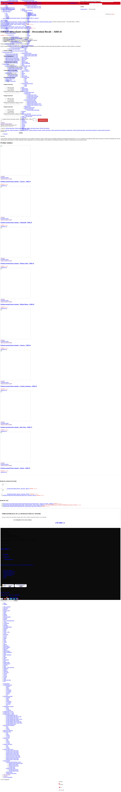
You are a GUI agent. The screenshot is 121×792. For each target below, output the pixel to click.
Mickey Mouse (25, 58)
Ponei (23, 87)
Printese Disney (25, 89)
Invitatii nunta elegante (32, 97)
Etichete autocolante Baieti (14, 48)
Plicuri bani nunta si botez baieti (12, 60)
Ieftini (28, 30)
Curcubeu (29, 27)
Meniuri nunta (27, 106)
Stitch (23, 118)
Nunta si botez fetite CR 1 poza (34, 6)
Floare (28, 29)
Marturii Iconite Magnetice (27, 45)
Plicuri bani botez (25, 77)
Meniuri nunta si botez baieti (11, 62)
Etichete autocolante (9, 43)
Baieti (25, 48)
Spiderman (24, 117)
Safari (23, 112)
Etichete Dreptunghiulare (16, 38)
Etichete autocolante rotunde (17, 47)
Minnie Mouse (25, 62)
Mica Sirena (24, 57)
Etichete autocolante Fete (13, 45)
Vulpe (23, 127)
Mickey (29, 21)
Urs (28, 24)
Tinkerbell (24, 121)
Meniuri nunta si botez (26, 53)
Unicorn (23, 125)
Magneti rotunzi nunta (32, 102)
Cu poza (7, 17)
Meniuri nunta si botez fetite (11, 61)
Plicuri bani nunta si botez (27, 83)
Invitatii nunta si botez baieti (11, 55)
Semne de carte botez (26, 113)
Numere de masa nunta (29, 107)
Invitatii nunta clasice (31, 94)
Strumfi (23, 120)
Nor (28, 22)
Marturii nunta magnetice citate (34, 103)
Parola (84, 3)
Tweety (23, 124)
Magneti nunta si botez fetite (30, 5)
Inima (28, 17)
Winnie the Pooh (25, 129)
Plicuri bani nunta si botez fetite (12, 59)
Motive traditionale (26, 63)
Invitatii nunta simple (31, 98)
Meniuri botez (25, 46)
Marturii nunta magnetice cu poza (34, 105)
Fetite (25, 86)
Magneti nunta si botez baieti (30, 1)
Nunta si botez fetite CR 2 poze (34, 7)
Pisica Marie (24, 75)
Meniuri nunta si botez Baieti (30, 54)
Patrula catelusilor (25, 70)
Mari (28, 19)
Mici (28, 20)
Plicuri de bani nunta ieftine (33, 110)
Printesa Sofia (25, 88)
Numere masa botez (26, 65)
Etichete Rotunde (15, 36)
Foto (25, 50)
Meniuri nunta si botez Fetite (30, 55)
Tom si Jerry (24, 122)
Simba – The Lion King (27, 116)
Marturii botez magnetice (27, 10)
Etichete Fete (11, 35)
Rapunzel (24, 111)
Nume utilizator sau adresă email (90, 1)
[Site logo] (9, 9)
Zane (23, 130)
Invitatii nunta (27, 93)
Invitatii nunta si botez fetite (11, 54)
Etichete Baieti (11, 39)
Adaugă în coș (42, 120)
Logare (82, 6)
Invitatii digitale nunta (29, 92)
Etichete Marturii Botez (10, 33)
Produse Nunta (25, 91)
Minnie (28, 35)
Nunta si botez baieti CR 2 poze (34, 3)
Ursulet (23, 126)
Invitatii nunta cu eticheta (32, 96)
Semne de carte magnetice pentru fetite (32, 115)
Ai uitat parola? (83, 9)
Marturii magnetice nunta (29, 100)
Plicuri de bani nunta (28, 108)
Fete (25, 25)
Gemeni (26, 39)
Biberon (29, 26)
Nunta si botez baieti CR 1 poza (34, 2)
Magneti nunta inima (31, 101)
